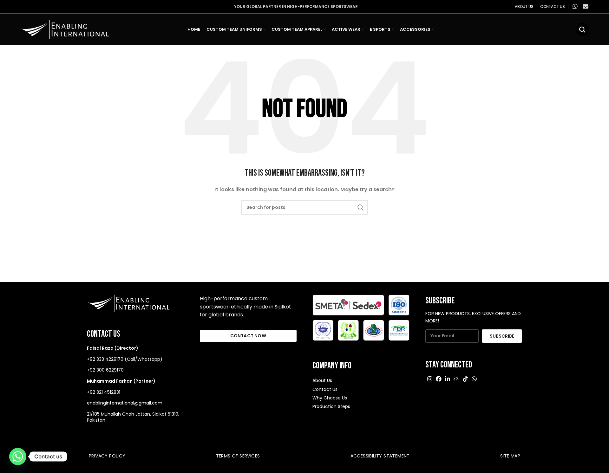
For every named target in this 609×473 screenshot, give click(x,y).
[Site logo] (64, 29)
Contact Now (248, 336)
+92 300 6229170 (105, 370)
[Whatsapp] (17, 456)
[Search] (582, 29)
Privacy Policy (107, 456)
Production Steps (331, 406)
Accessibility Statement (380, 456)
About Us (322, 380)
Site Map (510, 456)
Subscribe (502, 336)
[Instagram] (430, 379)
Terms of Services (238, 456)
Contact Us (324, 389)
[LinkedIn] (447, 379)
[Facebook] (439, 379)
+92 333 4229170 (105, 359)
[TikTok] (465, 379)
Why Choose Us (329, 398)
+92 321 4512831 (103, 392)
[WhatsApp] (474, 379)
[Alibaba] (456, 379)
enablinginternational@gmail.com (124, 403)
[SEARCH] (360, 207)
